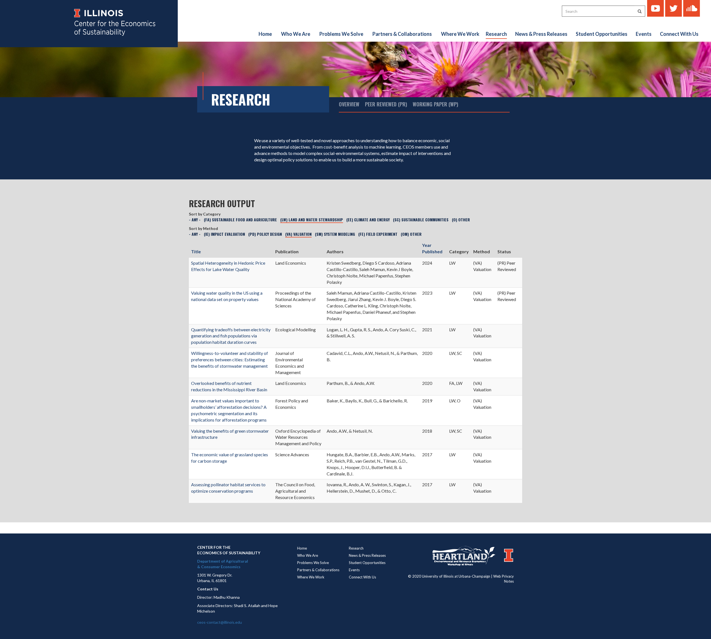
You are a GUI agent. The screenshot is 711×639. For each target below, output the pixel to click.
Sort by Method (203, 228)
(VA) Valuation (298, 234)
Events (644, 34)
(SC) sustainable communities (421, 219)
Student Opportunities (601, 34)
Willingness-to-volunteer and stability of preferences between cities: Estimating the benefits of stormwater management (229, 359)
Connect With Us (679, 34)
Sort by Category (205, 214)
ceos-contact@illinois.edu (219, 622)
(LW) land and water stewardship (311, 219)
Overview (349, 104)
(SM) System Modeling (335, 234)
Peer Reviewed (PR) (386, 104)
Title (196, 251)
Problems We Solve (341, 34)
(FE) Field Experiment (377, 234)
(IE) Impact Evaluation (224, 234)
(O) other (461, 219)
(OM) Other (411, 234)
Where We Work (460, 34)
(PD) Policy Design (265, 234)
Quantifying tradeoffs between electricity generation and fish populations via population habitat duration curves (231, 336)
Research (496, 34)
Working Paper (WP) (435, 104)
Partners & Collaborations (402, 34)
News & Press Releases (541, 34)
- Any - (195, 219)
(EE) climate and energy (368, 219)
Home (265, 34)
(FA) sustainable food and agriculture (240, 219)
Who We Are (295, 34)
